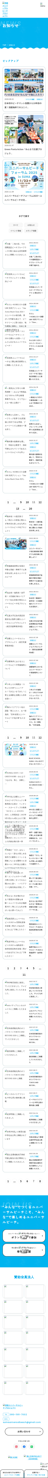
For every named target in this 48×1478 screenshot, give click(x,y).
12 (40, 502)
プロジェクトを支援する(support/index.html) (24, 1236)
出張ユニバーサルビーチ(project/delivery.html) (12, 1474)
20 (30, 508)
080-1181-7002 (16, 1414)
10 (27, 502)
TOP (4, 45)
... (14, 502)
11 (33, 502)
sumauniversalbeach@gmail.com (22, 1421)
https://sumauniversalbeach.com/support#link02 (24, 1250)
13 (17, 508)
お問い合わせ (24, 1431)
